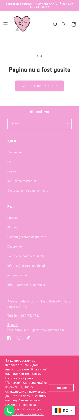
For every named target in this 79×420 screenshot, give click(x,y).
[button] (5, 24)
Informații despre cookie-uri (26, 265)
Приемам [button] (61, 387)
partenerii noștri (18, 275)
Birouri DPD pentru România (26, 285)
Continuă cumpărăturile (39, 86)
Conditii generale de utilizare (26, 237)
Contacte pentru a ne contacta (27, 190)
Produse (12, 218)
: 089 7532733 (23, 316)
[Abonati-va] (66, 124)
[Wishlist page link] (55, 24)
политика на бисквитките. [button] (25, 414)
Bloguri (12, 227)
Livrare (12, 171)
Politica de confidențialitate (26, 256)
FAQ (10, 162)
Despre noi (14, 152)
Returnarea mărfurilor (21, 181)
